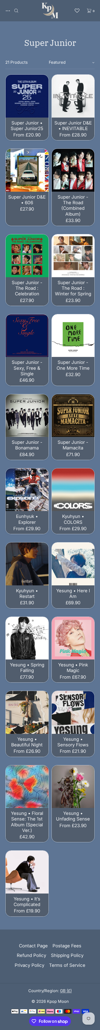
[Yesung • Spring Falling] (27, 638)
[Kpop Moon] (50, 10)
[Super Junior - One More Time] (73, 335)
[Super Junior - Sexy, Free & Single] (27, 335)
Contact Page (33, 945)
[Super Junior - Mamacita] (73, 415)
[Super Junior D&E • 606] (27, 170)
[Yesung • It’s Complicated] (27, 872)
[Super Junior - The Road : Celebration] (27, 255)
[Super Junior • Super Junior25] (27, 96)
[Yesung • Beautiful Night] (27, 712)
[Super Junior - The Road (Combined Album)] (73, 170)
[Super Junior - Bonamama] (27, 415)
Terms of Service (67, 965)
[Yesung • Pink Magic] (73, 638)
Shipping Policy (67, 955)
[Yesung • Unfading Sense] (73, 786)
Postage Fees (67, 945)
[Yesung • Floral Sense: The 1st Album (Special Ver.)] (27, 786)
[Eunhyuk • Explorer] (27, 489)
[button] (16, 10)
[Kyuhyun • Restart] (27, 563)
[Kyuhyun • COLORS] (73, 489)
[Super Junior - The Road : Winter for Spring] (73, 255)
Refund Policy (31, 955)
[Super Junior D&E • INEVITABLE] (73, 96)
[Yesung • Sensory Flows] (73, 712)
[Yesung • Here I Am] (73, 563)
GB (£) (66, 990)
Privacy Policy (29, 965)
